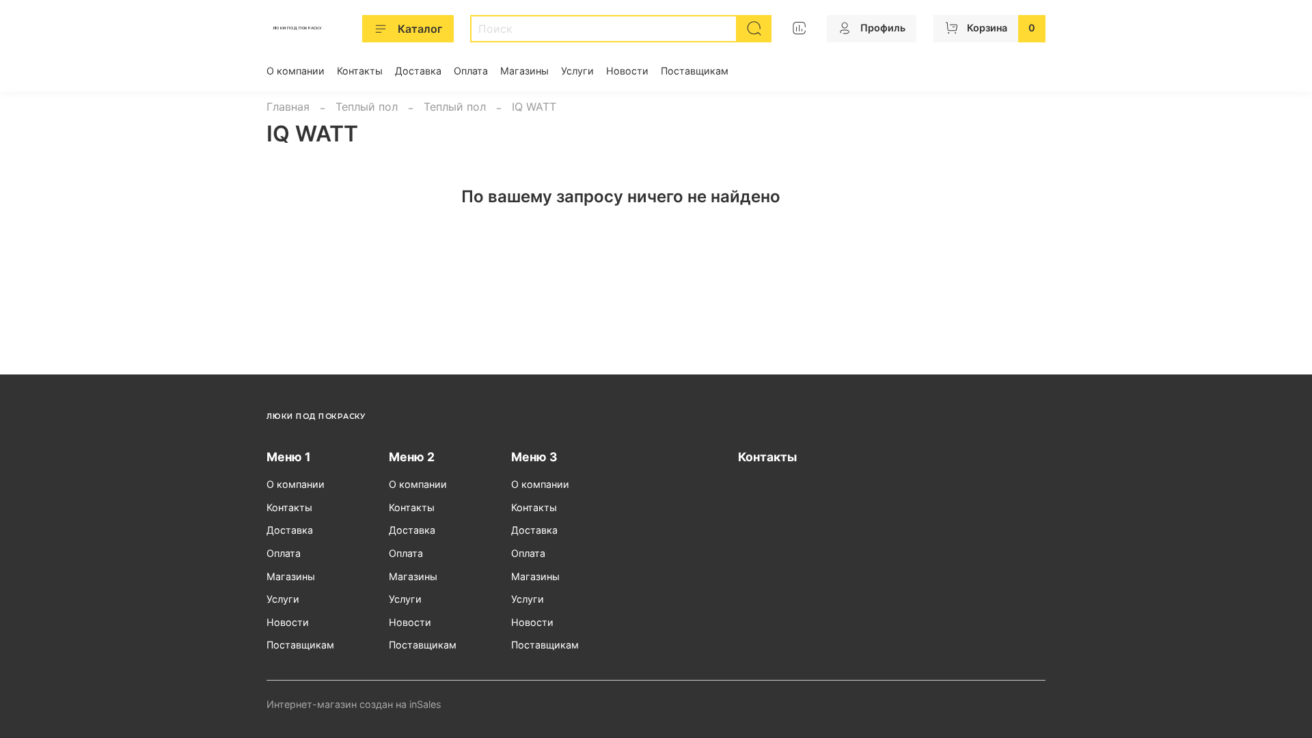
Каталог (420, 29)
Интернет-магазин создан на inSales (353, 704)
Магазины (524, 71)
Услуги (577, 71)
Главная (288, 106)
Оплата (471, 71)
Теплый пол (367, 106)
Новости (627, 71)
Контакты (360, 71)
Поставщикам (694, 71)
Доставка (418, 71)
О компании (295, 71)
